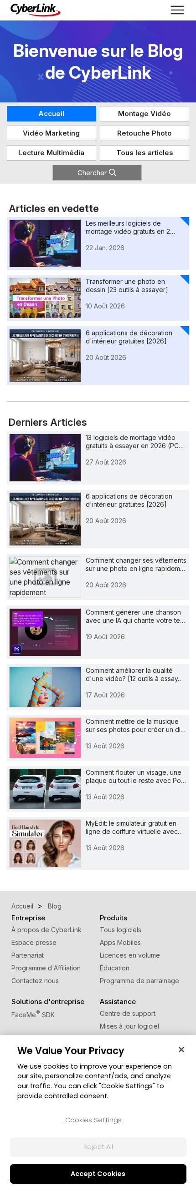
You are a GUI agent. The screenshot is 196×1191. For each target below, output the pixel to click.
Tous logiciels (120, 930)
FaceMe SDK (33, 1015)
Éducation (114, 968)
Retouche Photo (144, 133)
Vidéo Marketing (51, 133)
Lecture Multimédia (51, 152)
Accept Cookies (98, 1173)
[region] (98, 1113)
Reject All (98, 1146)
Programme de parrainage (139, 980)
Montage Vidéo (144, 113)
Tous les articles (144, 152)
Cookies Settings (93, 1120)
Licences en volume (130, 955)
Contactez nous (35, 980)
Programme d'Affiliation (46, 968)
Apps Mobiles (120, 942)
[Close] (181, 1050)
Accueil (51, 113)
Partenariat (27, 955)
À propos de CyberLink (46, 930)
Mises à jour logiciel (129, 1026)
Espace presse (34, 942)
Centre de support (127, 1013)
